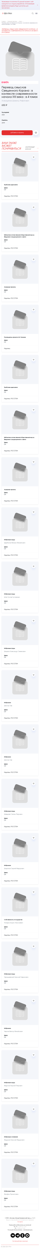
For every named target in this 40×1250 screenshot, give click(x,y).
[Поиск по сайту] (33, 13)
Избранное (7, 702)
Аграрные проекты (10, 287)
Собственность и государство (13, 919)
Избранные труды (9, 539)
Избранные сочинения (11, 1137)
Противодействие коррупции (20, 1241)
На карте (20, 1221)
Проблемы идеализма (11, 184)
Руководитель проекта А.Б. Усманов (15, 337)
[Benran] (7, 13)
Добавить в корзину (17, 132)
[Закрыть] (37, 5)
